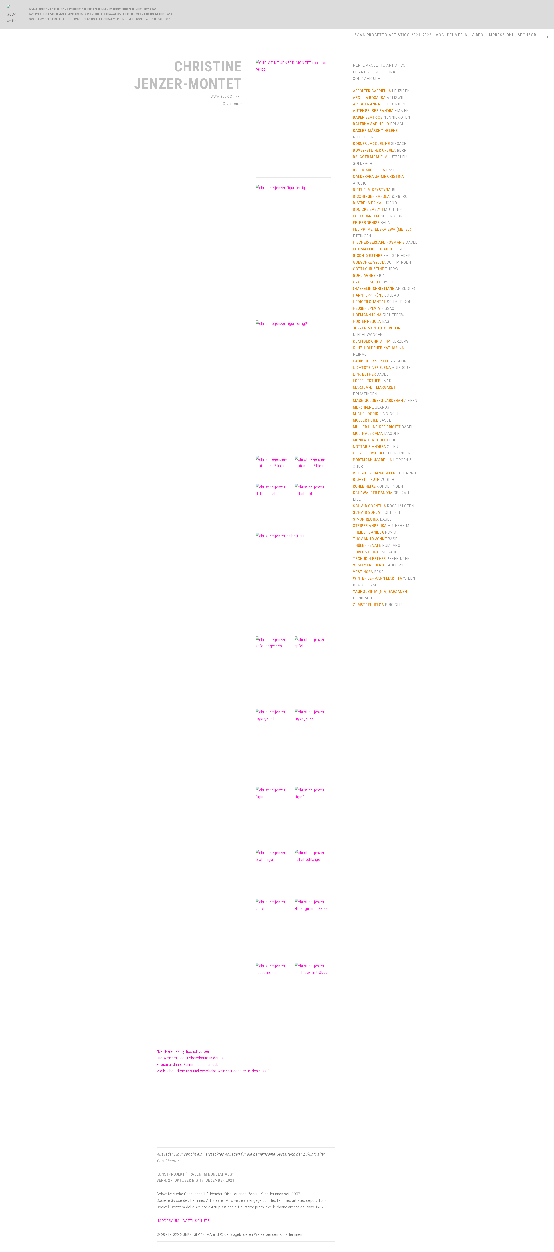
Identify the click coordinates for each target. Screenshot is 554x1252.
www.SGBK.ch (222, 96)
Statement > (232, 103)
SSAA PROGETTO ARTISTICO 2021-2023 (393, 34)
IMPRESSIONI (501, 34)
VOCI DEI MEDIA (451, 34)
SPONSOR (527, 34)
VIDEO (478, 34)
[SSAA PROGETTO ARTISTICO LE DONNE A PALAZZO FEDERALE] (15, 14)
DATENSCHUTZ (196, 1220)
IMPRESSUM (168, 1220)
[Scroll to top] (540, 1242)
